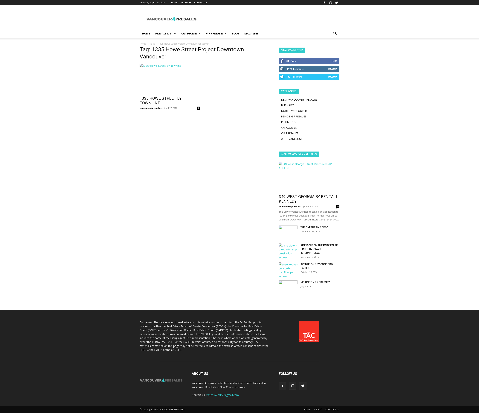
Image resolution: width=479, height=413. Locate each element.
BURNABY (287, 105)
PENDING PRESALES (293, 116)
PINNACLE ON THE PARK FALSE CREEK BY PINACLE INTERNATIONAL (319, 249)
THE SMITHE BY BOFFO (314, 227)
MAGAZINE (251, 33)
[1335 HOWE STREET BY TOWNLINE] (170, 79)
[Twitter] (336, 2)
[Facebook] (324, 2)
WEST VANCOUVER (292, 139)
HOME (174, 2)
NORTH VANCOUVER (294, 111)
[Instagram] (330, 2)
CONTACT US (200, 2)
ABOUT (184, 2)
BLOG (235, 33)
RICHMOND (288, 122)
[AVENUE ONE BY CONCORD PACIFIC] (288, 270)
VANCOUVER (289, 127)
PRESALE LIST (164, 33)
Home (143, 43)
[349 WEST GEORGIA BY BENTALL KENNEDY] (309, 177)
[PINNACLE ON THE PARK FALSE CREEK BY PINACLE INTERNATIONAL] (288, 251)
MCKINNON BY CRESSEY (315, 282)
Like (334, 61)
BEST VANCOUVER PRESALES (299, 99)
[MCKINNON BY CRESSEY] (288, 287)
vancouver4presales (150, 108)
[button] (334, 34)
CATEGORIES (189, 33)
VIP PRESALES (215, 33)
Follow (332, 68)
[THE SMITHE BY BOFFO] (288, 232)
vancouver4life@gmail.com (222, 395)
